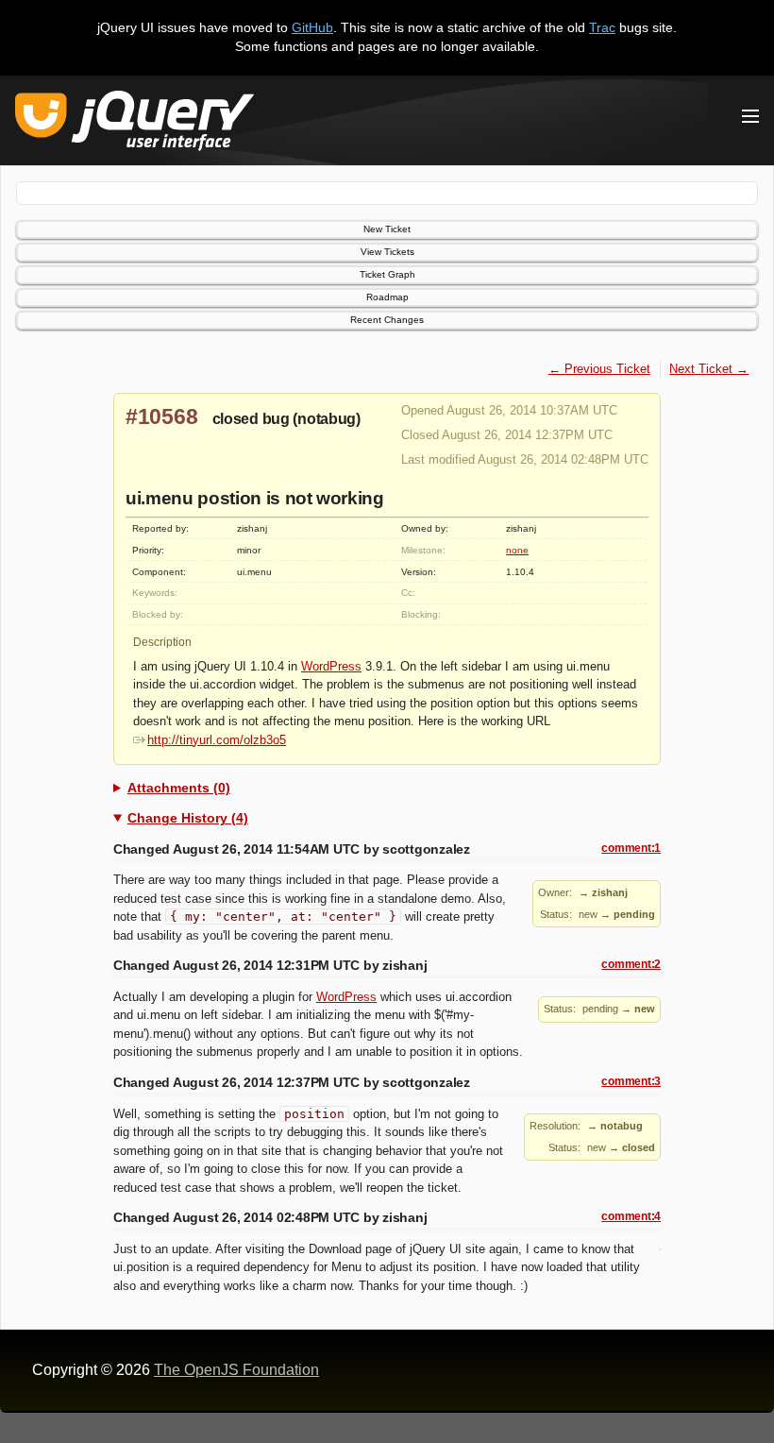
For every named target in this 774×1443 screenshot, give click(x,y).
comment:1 (631, 848)
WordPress (331, 666)
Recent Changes (387, 319)
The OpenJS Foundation (236, 1370)
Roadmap (387, 297)
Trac (602, 27)
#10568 (161, 416)
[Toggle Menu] (750, 116)
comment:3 (631, 1081)
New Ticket (387, 229)
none (517, 550)
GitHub (312, 27)
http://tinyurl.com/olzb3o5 (216, 740)
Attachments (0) (178, 787)
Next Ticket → (709, 369)
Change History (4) (187, 817)
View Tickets (387, 251)
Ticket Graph (387, 274)
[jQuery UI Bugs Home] (134, 124)
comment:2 (631, 964)
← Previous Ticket (599, 369)
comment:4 (631, 1216)
